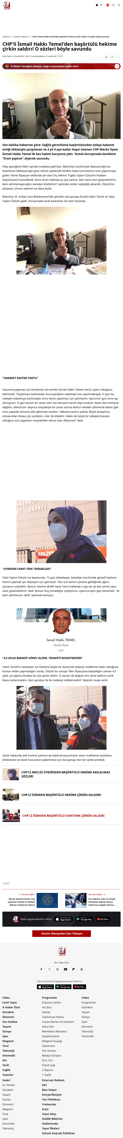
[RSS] (82, 969)
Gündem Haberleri (21, 37)
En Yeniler (8, 1085)
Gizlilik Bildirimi (52, 1119)
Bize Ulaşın (49, 1090)
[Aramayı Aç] (113, 5)
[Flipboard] (74, 969)
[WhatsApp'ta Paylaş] (112, 57)
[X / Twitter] (49, 969)
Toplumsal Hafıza (53, 1017)
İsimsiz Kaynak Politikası (58, 1133)
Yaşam (6, 1026)
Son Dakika (9, 1022)
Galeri (6, 1080)
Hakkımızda (50, 1123)
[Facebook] (41, 969)
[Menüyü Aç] (119, 5)
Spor (5, 1036)
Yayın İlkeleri (50, 1128)
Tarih (5, 1065)
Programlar (49, 997)
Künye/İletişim (52, 1094)
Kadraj (46, 1012)
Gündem (8, 1012)
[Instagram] (57, 969)
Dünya (6, 1031)
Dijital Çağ (48, 1065)
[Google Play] (84, 919)
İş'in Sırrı (47, 1060)
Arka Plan (48, 1026)
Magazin (8, 1041)
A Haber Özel (11, 1007)
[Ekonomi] (86, 5)
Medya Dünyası (51, 1055)
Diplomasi (48, 1046)
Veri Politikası (51, 1099)
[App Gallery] (103, 919)
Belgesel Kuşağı (52, 1041)
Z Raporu (47, 1070)
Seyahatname (50, 1036)
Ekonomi (8, 1017)
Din (4, 1060)
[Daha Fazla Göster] (118, 57)
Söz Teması (49, 1050)
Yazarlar (7, 1075)
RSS (44, 1085)
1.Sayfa (46, 1075)
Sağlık (6, 1070)
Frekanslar (49, 1104)
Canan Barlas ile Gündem (58, 1022)
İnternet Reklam (53, 1080)
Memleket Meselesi (54, 1031)
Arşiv (45, 1109)
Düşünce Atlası (51, 1002)
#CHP (6, 883)
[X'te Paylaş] (106, 57)
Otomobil (8, 1055)
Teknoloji (8, 1050)
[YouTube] (66, 969)
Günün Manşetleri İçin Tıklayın (61, 933)
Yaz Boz (46, 1007)
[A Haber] (6, 5)
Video (6, 997)
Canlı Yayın (9, 1002)
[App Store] (63, 919)
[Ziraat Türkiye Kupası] (108, 5)
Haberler (6, 37)
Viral (5, 1046)
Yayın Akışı (49, 1114)
